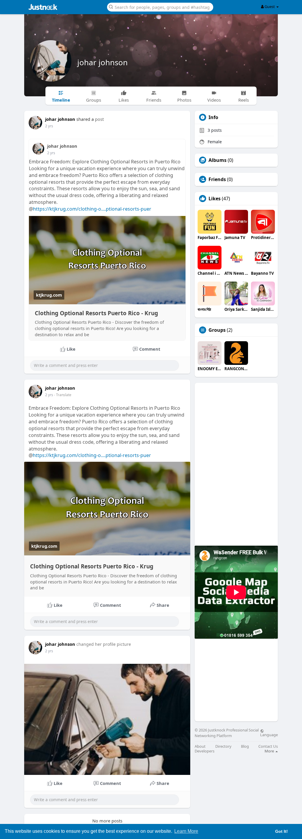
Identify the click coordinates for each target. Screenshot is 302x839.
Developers (204, 751)
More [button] (270, 751)
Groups (217, 330)
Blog (245, 746)
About (200, 746)
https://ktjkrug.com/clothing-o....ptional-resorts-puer (92, 209)
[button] (160, 7)
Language (269, 734)
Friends (217, 179)
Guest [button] (270, 6)
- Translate (62, 394)
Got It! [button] (281, 831)
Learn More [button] (186, 831)
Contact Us (268, 746)
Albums (217, 160)
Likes (215, 198)
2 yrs (49, 126)
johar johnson (102, 62)
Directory (223, 746)
